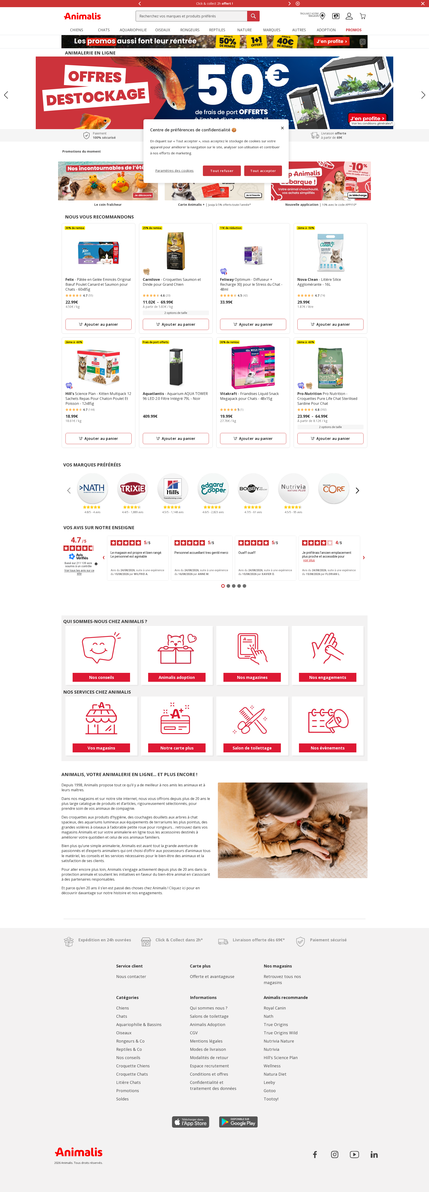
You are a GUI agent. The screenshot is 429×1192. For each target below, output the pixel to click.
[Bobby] (253, 488)
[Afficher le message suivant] (289, 3)
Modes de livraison (208, 1049)
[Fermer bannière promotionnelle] (363, 42)
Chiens (122, 1008)
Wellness (272, 1065)
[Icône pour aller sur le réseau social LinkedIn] (374, 1154)
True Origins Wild (281, 1032)
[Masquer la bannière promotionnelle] (422, 3)
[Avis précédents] (103, 558)
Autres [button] (299, 29)
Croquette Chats (132, 1074)
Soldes (122, 1099)
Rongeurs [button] (190, 29)
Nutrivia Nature (279, 1041)
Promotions (127, 1090)
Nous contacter (131, 976)
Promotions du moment (81, 151)
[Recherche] (253, 16)
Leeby (269, 1082)
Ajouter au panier (101, 324)
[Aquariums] (214, 92)
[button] (335, 16)
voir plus (309, 560)
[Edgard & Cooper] (213, 488)
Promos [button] (354, 29)
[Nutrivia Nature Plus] (293, 488)
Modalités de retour (209, 1057)
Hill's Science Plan (281, 1057)
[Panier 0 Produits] (362, 16)
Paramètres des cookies (174, 170)
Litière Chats (128, 1082)
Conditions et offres (209, 1074)
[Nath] (92, 488)
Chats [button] (104, 29)
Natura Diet (275, 1074)
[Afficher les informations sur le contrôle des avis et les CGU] (96, 564)
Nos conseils (128, 1057)
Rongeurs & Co (130, 1041)
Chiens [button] (76, 29)
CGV (194, 1032)
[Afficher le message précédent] (139, 3)
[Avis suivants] (364, 558)
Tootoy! (271, 1099)
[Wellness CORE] (333, 488)
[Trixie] (132, 488)
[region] (216, 151)
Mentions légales (206, 1041)
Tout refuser (221, 170)
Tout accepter (263, 170)
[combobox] (198, 16)
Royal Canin (275, 1008)
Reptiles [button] (217, 29)
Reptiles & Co (129, 1049)
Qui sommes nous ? (208, 1008)
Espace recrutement (209, 1065)
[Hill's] (173, 488)
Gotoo (270, 1090)
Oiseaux (123, 1032)
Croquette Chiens (133, 1065)
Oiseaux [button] (162, 29)
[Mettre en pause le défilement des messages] (297, 3)
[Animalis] (82, 15)
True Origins (276, 1024)
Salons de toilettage (209, 1016)
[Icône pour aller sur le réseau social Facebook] (315, 1154)
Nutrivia (271, 1049)
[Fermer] (282, 128)
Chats (121, 1016)
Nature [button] (244, 29)
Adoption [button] (326, 29)
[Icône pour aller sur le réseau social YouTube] (354, 1154)
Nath (268, 1016)
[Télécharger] (13, 1185)
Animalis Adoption (207, 1024)
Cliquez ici (177, 888)
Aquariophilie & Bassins (139, 1024)
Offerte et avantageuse (212, 976)
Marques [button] (271, 29)
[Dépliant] (214, 41)
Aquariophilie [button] (133, 29)
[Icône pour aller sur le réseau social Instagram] (335, 1154)
